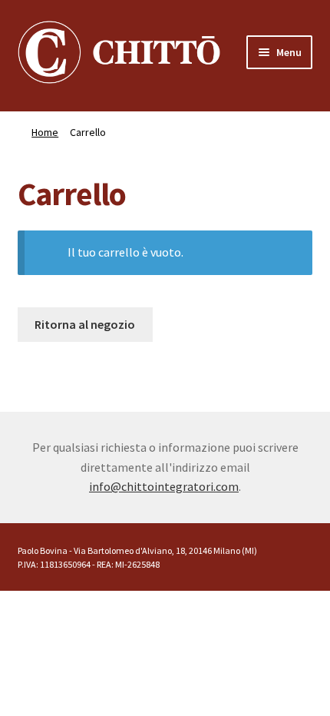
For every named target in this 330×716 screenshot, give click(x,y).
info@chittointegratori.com (164, 486)
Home (44, 132)
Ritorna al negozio (85, 324)
